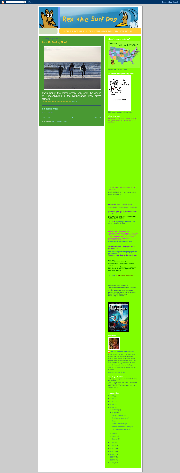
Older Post (97, 117)
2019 (112, 396)
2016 (112, 404)
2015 (112, 407)
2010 (112, 454)
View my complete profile (116, 372)
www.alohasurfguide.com (125, 221)
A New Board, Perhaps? (120, 424)
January (115, 439)
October (115, 410)
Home (72, 117)
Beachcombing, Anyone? (120, 418)
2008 (112, 460)
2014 (112, 442)
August (114, 412)
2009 (112, 457)
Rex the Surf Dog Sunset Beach (122, 351)
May (113, 433)
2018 (112, 398)
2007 (112, 463)
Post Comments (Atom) (59, 121)
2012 (112, 448)
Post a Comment (47, 112)
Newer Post (46, 117)
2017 (112, 401)
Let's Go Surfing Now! (119, 415)
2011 (112, 451)
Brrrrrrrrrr (115, 421)
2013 (112, 445)
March (114, 436)
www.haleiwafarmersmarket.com (120, 241)
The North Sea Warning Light (121, 429)
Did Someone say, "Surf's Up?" (122, 427)
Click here (111, 275)
